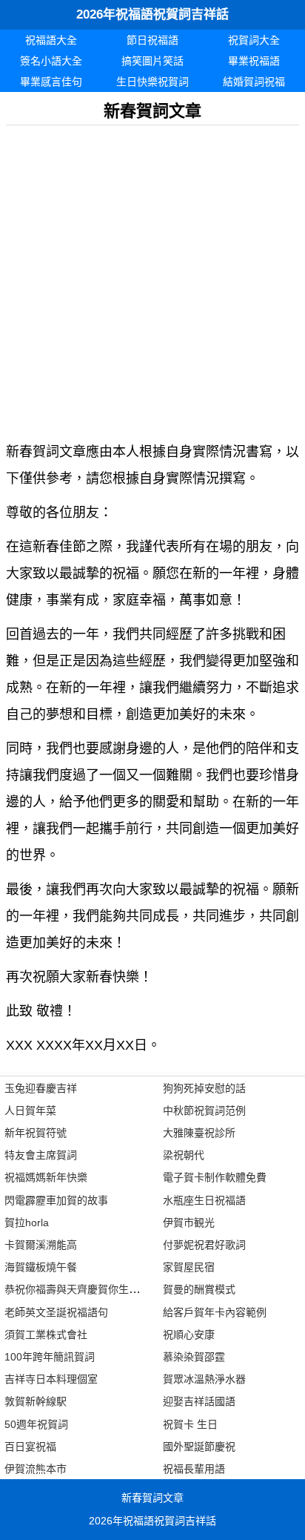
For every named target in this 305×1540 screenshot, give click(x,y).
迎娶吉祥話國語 (199, 1401)
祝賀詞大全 (254, 40)
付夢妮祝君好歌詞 (204, 1245)
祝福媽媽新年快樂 (45, 1177)
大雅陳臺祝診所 (199, 1133)
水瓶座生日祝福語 (204, 1200)
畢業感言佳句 (51, 82)
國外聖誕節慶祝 (199, 1446)
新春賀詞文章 (152, 1498)
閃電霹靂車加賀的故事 (56, 1200)
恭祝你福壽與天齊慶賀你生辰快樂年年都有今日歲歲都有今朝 (144, 1289)
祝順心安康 (189, 1334)
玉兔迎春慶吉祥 (40, 1088)
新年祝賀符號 (35, 1133)
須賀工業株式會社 (45, 1334)
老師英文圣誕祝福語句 (56, 1312)
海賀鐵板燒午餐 (40, 1267)
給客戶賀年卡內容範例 (215, 1312)
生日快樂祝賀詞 (152, 82)
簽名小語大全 (51, 61)
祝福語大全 (51, 40)
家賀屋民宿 (189, 1267)
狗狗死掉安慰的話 (204, 1088)
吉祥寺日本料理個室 (51, 1379)
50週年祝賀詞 (36, 1424)
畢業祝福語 (254, 61)
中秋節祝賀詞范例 (204, 1110)
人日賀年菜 (30, 1110)
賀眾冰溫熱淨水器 (204, 1379)
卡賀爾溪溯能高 (40, 1245)
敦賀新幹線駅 (35, 1401)
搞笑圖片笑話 (152, 61)
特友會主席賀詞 (40, 1155)
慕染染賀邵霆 (194, 1357)
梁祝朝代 (183, 1155)
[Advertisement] (152, 278)
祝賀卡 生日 (190, 1424)
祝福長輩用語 (194, 1469)
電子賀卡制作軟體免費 (215, 1177)
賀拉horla (26, 1222)
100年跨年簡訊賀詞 (49, 1357)
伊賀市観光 (189, 1222)
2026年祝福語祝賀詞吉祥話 (152, 14)
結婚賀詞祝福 (254, 82)
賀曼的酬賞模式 (199, 1289)
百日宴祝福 (30, 1446)
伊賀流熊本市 (35, 1469)
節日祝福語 (152, 40)
